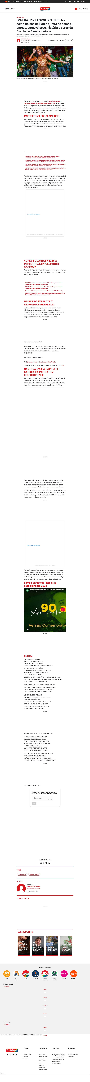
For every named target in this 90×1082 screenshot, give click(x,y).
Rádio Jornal (71, 1056)
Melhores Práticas (43, 1060)
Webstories (25, 931)
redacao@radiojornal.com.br (33, 888)
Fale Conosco (42, 1067)
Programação (56, 1061)
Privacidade (41, 1058)
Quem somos (42, 1054)
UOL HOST (24, 1)
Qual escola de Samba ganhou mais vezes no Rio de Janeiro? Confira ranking (44, 291)
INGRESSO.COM (17, 1)
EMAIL (84, 1)
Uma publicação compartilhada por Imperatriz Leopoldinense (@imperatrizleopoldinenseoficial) (48, 234)
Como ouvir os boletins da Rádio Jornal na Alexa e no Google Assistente (60, 1056)
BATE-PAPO (76, 1)
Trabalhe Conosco (43, 1069)
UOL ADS (45, 1)
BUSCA (69, 1)
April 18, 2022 (59, 365)
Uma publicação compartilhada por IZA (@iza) (45, 565)
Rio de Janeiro (22, 874)
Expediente (41, 1065)
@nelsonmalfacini (32, 362)
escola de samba (34, 874)
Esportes (26, 1058)
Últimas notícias (27, 1054)
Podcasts (26, 1056)
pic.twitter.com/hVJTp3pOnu (47, 362)
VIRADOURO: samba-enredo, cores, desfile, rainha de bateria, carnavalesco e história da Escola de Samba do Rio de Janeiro (43, 283)
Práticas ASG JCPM (43, 1056)
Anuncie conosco (57, 1063)
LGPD (40, 1063)
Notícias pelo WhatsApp (58, 1059)
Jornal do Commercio (73, 1054)
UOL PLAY (40, 1)
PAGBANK (29, 1)
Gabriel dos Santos (26, 39)
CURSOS (35, 1)
